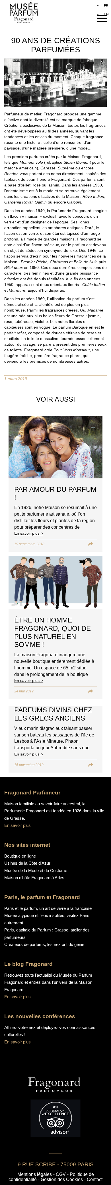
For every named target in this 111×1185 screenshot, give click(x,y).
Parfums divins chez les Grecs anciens (53, 714)
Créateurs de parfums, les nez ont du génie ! (45, 944)
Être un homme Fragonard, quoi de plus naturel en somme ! (52, 632)
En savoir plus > (28, 533)
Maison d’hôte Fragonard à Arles (34, 877)
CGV (61, 1174)
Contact (94, 1179)
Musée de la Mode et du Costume (35, 870)
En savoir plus (17, 825)
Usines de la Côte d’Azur (27, 863)
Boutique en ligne (20, 856)
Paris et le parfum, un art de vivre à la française (48, 908)
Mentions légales (34, 1174)
